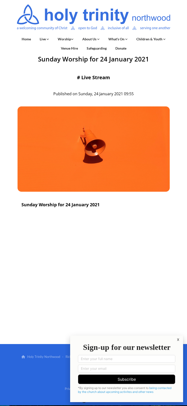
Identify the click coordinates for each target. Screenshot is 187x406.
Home (26, 39)
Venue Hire (69, 48)
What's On (116, 39)
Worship (64, 39)
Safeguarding (97, 48)
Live (43, 39)
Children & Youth (149, 39)
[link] (44, 39)
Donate (120, 48)
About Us (89, 39)
